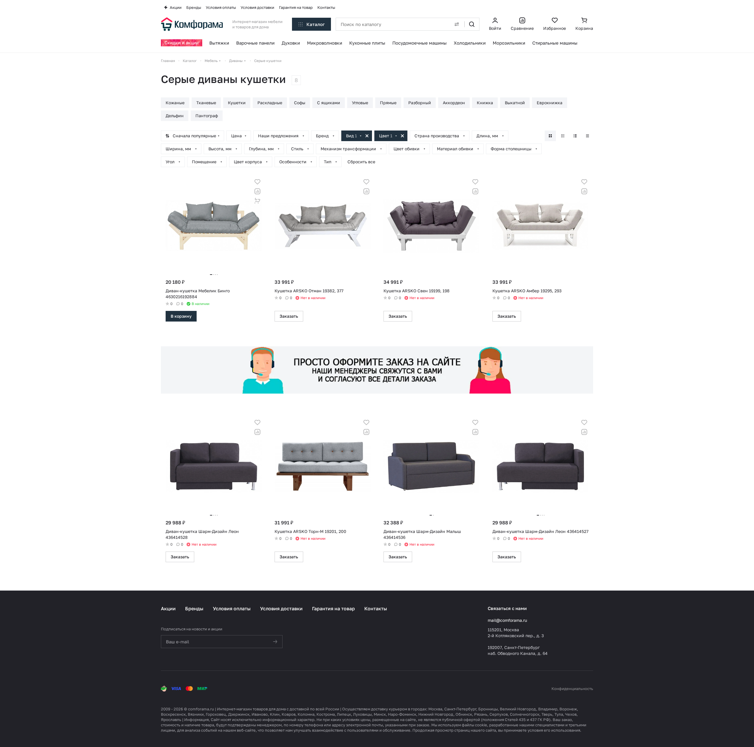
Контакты (375, 608)
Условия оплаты (232, 608)
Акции (168, 608)
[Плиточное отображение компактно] (562, 136)
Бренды (194, 608)
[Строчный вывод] (575, 136)
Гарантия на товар (333, 608)
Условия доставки (281, 608)
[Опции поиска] (456, 24)
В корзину (181, 316)
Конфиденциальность (572, 688)
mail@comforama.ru (507, 620)
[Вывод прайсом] (587, 136)
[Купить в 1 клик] (257, 201)
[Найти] (471, 24)
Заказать (289, 316)
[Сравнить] (257, 191)
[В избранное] (257, 182)
